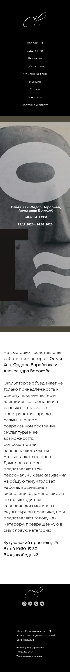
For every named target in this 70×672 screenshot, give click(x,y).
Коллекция (35, 43)
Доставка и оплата (35, 105)
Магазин (35, 82)
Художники (35, 51)
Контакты (35, 97)
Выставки (35, 58)
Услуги (35, 89)
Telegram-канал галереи (29, 656)
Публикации (35, 66)
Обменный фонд (35, 74)
